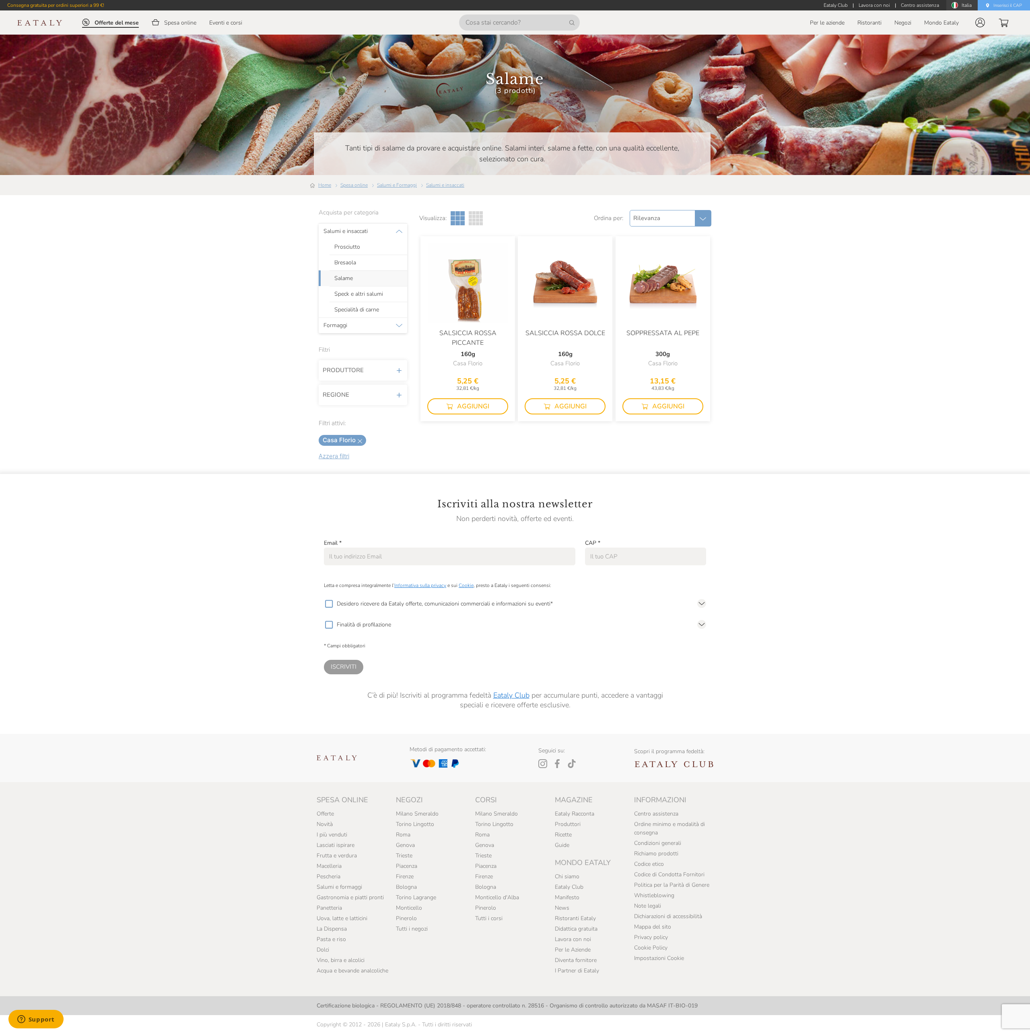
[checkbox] (329, 604)
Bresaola (345, 263)
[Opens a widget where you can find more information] (36, 1020)
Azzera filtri (334, 456)
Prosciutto (347, 247)
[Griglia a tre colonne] (458, 218)
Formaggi (335, 325)
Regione (336, 395)
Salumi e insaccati (445, 185)
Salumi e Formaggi (397, 185)
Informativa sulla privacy (420, 585)
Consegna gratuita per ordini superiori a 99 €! (55, 5)
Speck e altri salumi (358, 294)
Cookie (466, 585)
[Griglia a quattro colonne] (476, 218)
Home (324, 185)
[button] (980, 22)
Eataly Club (511, 695)
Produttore (343, 370)
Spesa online (354, 185)
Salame (343, 278)
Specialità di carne (356, 310)
